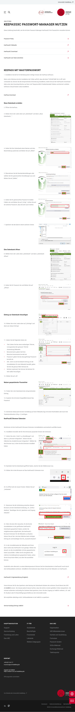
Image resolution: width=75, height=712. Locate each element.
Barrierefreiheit (67, 704)
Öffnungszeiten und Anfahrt (11, 676)
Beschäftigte (31, 631)
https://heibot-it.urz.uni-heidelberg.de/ (14, 671)
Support (6, 628)
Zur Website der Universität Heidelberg (14, 693)
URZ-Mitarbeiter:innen (57, 631)
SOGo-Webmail (55, 645)
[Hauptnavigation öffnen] (6, 12)
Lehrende (30, 638)
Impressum (44, 704)
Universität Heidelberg (64, 2)
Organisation (54, 628)
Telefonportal (54, 652)
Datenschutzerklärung (55, 704)
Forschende (31, 635)
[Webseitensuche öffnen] (10, 12)
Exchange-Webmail (56, 649)
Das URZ (7, 638)
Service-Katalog (9, 631)
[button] (14, 624)
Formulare (53, 638)
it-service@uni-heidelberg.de (12, 664)
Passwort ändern (56, 642)
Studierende (31, 628)
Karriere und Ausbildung (58, 635)
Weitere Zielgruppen (34, 642)
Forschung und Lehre (11, 635)
